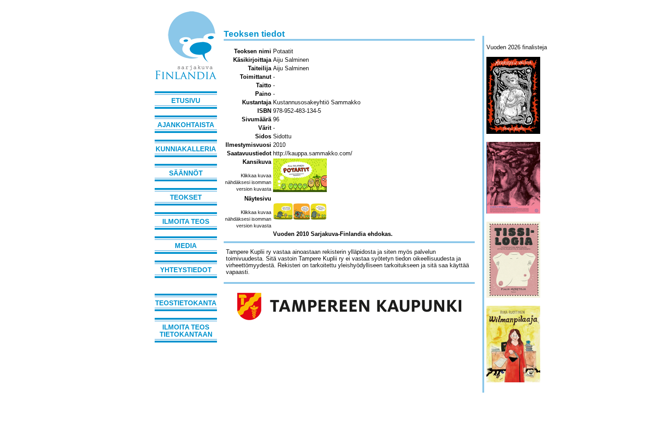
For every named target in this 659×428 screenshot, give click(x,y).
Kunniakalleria (186, 149)
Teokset (186, 197)
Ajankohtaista (185, 124)
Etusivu (185, 100)
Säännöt (186, 173)
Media (186, 245)
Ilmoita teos (185, 221)
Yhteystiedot (186, 270)
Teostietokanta (186, 303)
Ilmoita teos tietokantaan (186, 331)
